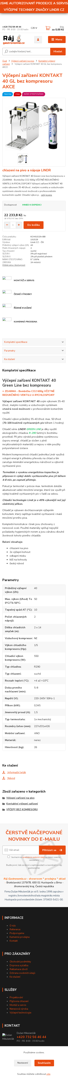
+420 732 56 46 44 (11, 27)
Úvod (4, 61)
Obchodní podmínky (20, 961)
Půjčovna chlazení (19, 1001)
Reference (15, 929)
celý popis (46, 195)
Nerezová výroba (19, 1009)
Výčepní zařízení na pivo (22, 61)
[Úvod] (15, 40)
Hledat (57, 51)
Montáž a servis (18, 1005)
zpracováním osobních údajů (33, 857)
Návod (11, 778)
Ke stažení (15, 977)
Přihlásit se (49, 850)
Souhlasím (44, 1063)
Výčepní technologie (20, 1012)
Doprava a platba (19, 965)
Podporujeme (17, 933)
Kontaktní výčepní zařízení (22, 803)
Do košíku (33, 225)
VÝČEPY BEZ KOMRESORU (22, 809)
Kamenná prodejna (20, 937)
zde (48, 1074)
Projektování (16, 997)
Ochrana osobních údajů (22, 973)
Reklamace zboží (19, 969)
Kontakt (14, 941)
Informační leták (16, 772)
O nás (13, 925)
